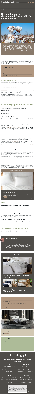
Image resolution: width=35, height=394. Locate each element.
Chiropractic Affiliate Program (26, 380)
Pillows (4, 344)
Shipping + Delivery (4, 379)
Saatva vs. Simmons (30, 369)
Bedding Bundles (10, 366)
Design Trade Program (29, 379)
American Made (21, 379)
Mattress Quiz (28, 366)
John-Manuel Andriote (10, 20)
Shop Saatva (31, 2)
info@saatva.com (5, 377)
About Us (21, 377)
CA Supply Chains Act (30, 389)
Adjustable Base (5, 367)
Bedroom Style (22, 6)
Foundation (10, 367)
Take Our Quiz (5, 333)
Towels (4, 348)
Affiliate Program (9, 371)
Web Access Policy (9, 382)
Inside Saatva (29, 6)
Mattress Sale (23, 366)
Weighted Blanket (8, 369)
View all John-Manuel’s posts (10, 248)
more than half (24, 56)
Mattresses (3, 6)
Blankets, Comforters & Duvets (8, 341)
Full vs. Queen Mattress (30, 367)
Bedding (8, 6)
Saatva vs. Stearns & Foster (29, 371)
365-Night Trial (7, 380)
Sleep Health (15, 6)
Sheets (6, 9)
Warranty (11, 380)
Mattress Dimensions (21, 367)
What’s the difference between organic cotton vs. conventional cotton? (14, 71)
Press (25, 377)
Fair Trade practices (9, 159)
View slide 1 (31, 198)
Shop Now (5, 197)
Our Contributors (24, 382)
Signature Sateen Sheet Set (9, 192)
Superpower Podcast (29, 384)
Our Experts (29, 382)
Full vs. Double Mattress (22, 369)
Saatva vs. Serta (29, 372)
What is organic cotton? (6, 69)
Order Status (10, 379)
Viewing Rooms (29, 377)
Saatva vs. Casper (23, 372)
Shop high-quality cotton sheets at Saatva (10, 75)
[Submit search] (26, 2)
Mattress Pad (14, 369)
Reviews (10, 377)
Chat (13, 377)
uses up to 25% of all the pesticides (14, 127)
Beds (14, 366)
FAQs (3, 73)
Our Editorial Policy (22, 384)
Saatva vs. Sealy (21, 371)
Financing (15, 379)
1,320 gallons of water (15, 141)
